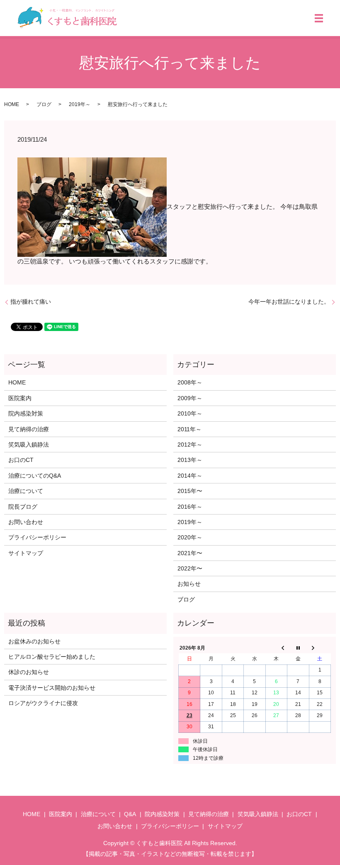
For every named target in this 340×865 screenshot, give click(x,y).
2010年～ (189, 413)
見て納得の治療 (28, 429)
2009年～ (189, 398)
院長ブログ (22, 506)
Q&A (130, 814)
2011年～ (189, 429)
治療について (25, 491)
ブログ (43, 104)
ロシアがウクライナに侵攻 (43, 703)
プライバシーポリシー (37, 537)
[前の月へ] (276, 648)
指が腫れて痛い (30, 301)
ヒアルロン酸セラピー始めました (51, 656)
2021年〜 (189, 553)
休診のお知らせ (28, 672)
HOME (11, 104)
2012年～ (189, 444)
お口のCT (21, 460)
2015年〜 (189, 491)
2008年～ (189, 382)
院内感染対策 (25, 413)
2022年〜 (189, 568)
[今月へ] (298, 648)
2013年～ (189, 460)
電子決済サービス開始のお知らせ (51, 687)
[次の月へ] (319, 648)
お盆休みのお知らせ (34, 641)
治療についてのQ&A (34, 475)
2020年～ (189, 537)
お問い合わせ (25, 522)
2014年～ (189, 475)
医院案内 (20, 398)
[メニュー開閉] (319, 18)
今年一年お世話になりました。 (289, 301)
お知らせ (189, 583)
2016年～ (189, 506)
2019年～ (79, 104)
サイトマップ (25, 553)
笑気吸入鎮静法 (28, 444)
